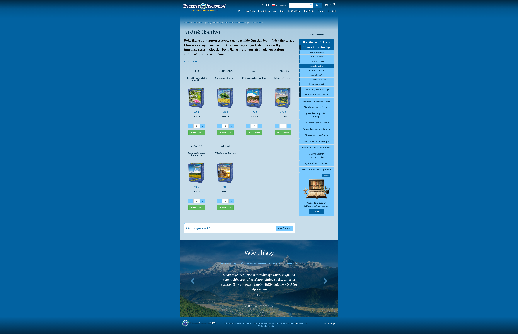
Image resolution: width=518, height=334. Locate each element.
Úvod (240, 11)
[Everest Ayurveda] (204, 7)
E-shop (321, 11)
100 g (196, 93)
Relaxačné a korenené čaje (316, 101)
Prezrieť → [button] (316, 211)
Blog (281, 11)
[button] (192, 291)
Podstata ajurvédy (267, 11)
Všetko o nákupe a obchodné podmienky (253, 323)
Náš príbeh (249, 11)
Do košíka (197, 133)
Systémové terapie (317, 84)
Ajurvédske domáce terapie (316, 129)
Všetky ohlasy (230, 263)
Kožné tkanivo (257, 22)
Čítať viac (189, 61)
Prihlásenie (229, 323)
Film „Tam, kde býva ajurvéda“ (317, 169)
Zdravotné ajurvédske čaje (237, 22)
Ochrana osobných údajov (284, 323)
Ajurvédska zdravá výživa (316, 122)
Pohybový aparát (316, 70)
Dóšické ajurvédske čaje (317, 89)
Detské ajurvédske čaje (316, 94)
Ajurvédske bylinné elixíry (317, 107)
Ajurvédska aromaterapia (316, 141)
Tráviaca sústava (316, 52)
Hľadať (317, 5)
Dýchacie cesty (316, 57)
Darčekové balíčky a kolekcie (316, 147)
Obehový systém (316, 61)
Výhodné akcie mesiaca (316, 163)
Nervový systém (317, 75)
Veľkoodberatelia (266, 326)
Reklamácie (302, 323)
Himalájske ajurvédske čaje (211, 22)
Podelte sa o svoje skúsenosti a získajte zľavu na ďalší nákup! (270, 263)
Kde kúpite (308, 11)
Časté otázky (293, 11)
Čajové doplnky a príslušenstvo (316, 155)
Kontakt (332, 11)
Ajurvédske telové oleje (316, 135)
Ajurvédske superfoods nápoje (316, 115)
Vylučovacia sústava (317, 80)
